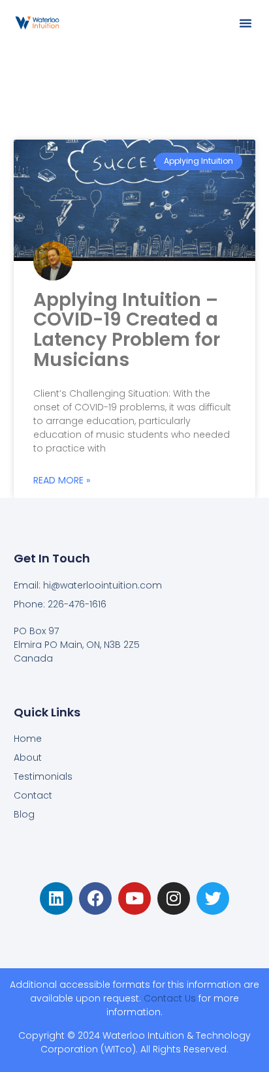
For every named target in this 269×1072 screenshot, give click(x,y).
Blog (24, 814)
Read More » (61, 480)
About (28, 757)
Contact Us (170, 998)
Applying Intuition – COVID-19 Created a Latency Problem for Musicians (126, 330)
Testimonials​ (43, 776)
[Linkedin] (56, 898)
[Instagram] (173, 898)
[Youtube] (134, 898)
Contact (33, 795)
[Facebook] (95, 898)
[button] (245, 23)
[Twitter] (213, 898)
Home (28, 738)
